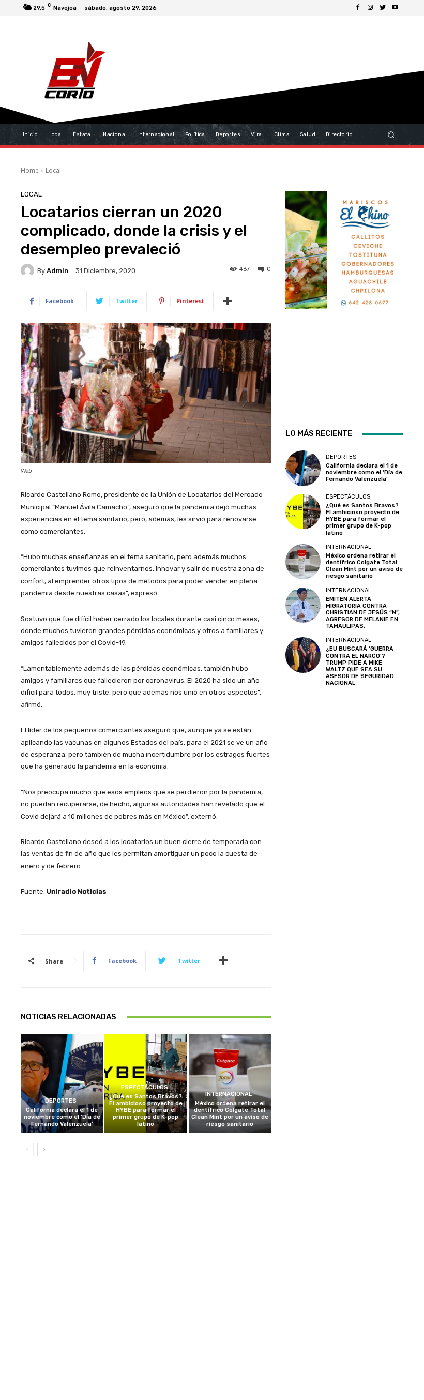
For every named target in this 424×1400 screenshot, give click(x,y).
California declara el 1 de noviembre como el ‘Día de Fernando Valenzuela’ (62, 1117)
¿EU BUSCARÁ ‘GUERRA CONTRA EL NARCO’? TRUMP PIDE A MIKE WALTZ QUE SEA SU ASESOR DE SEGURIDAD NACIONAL (360, 665)
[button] (391, 135)
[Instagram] (370, 8)
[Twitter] (382, 8)
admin (58, 270)
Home (30, 170)
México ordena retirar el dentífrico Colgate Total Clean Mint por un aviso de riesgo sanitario (229, 1113)
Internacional (228, 1094)
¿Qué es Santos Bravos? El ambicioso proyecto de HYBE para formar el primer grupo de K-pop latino (146, 1110)
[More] (227, 301)
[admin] (29, 270)
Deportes (61, 1101)
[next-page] (43, 1149)
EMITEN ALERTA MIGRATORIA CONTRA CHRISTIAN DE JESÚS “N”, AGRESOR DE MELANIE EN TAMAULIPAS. (363, 613)
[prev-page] (27, 1149)
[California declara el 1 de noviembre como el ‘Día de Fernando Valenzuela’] (62, 1083)
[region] (344, 295)
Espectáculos (144, 1087)
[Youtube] (395, 8)
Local (53, 170)
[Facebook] (358, 8)
